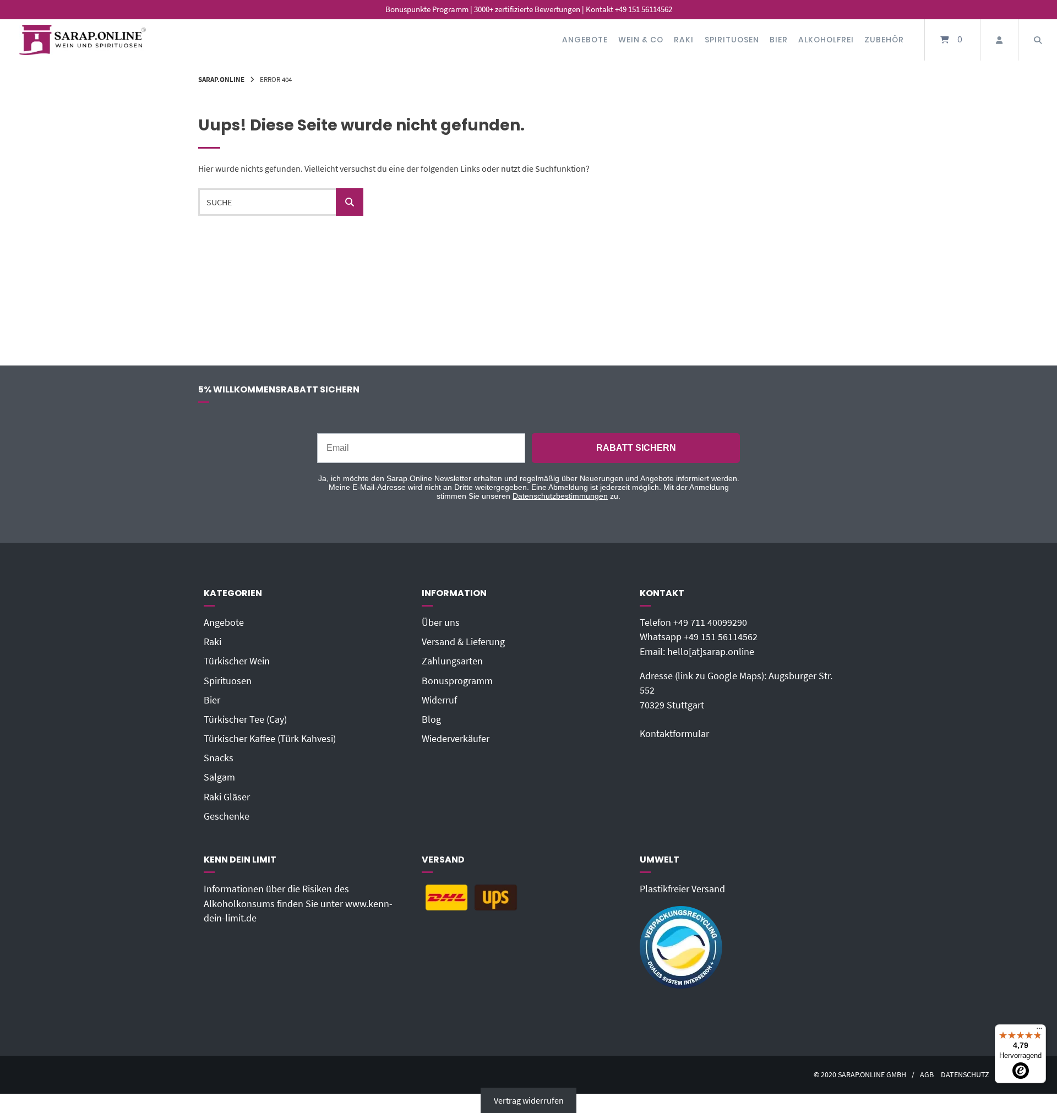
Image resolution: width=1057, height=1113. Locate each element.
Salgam (219, 777)
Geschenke (226, 816)
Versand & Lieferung (463, 642)
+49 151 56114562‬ (721, 637)
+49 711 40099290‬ (710, 622)
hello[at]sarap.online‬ (710, 652)
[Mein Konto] (999, 40)
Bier (779, 39)
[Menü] (1039, 1031)
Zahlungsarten (452, 661)
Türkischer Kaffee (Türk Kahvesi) (270, 739)
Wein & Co (640, 39)
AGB (927, 1074)
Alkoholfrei (826, 39)
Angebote (585, 39)
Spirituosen (732, 39)
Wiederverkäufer (455, 739)
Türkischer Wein (237, 661)
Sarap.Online (221, 79)
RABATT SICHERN (636, 447)
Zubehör (884, 39)
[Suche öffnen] (1037, 40)
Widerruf (439, 700)
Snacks (218, 758)
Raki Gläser (227, 797)
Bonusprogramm (457, 681)
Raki (684, 39)
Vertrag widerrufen (529, 1100)
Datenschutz (965, 1074)
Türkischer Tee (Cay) (245, 719)
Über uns (441, 622)
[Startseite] (83, 40)
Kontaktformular (674, 734)
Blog (431, 719)
